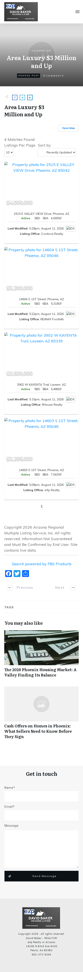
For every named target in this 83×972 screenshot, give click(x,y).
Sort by (44, 145)
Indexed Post (28, 75)
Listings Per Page (19, 145)
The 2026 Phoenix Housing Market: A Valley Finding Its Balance (41, 656)
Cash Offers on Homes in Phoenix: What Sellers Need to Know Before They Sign (41, 715)
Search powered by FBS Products (42, 563)
